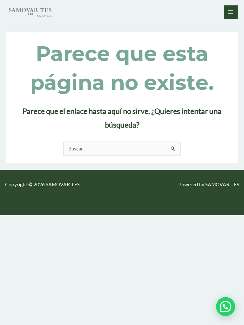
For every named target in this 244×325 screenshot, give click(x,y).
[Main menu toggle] (231, 12)
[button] (225, 306)
